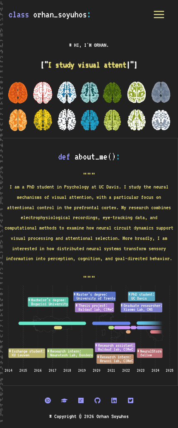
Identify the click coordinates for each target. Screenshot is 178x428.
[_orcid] (48, 400)
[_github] (97, 400)
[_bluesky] (130, 400)
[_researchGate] (81, 400)
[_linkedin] (114, 400)
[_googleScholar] (64, 400)
